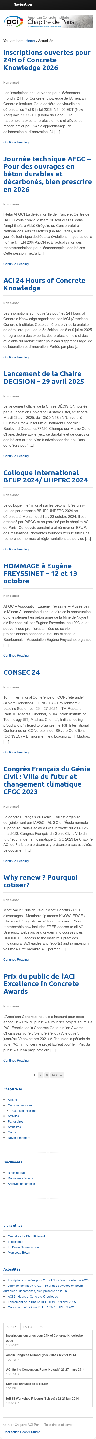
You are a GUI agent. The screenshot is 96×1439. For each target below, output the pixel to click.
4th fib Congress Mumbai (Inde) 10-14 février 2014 (41, 1355)
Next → (57, 1075)
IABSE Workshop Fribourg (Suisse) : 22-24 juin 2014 (42, 1398)
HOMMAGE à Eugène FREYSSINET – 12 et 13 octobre (40, 573)
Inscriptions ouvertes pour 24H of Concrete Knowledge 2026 (47, 59)
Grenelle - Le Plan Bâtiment (26, 1236)
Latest (28, 1327)
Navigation (23, 4)
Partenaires (15, 1121)
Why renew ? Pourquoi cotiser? (40, 881)
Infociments (15, 1241)
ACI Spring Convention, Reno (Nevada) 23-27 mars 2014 (45, 1369)
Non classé (11, 82)
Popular (12, 1327)
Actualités (14, 1127)
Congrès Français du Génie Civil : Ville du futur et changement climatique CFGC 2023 (47, 780)
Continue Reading (16, 142)
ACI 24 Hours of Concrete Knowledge (44, 284)
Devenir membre (19, 1137)
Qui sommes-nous (20, 1105)
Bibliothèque (16, 1172)
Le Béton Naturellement (24, 1247)
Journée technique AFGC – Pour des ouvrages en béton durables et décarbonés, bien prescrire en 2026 (47, 174)
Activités (13, 1116)
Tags (41, 1327)
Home (30, 40)
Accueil (13, 1099)
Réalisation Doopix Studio (21, 1431)
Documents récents (21, 1178)
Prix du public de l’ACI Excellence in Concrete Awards (41, 983)
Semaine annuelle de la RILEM (27, 1383)
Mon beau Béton (19, 1252)
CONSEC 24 (21, 672)
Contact (13, 1132)
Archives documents (21, 1183)
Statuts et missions (24, 1110)
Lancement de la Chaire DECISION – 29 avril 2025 (43, 377)
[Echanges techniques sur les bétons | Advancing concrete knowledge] (48, 25)
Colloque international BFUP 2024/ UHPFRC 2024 (45, 476)
